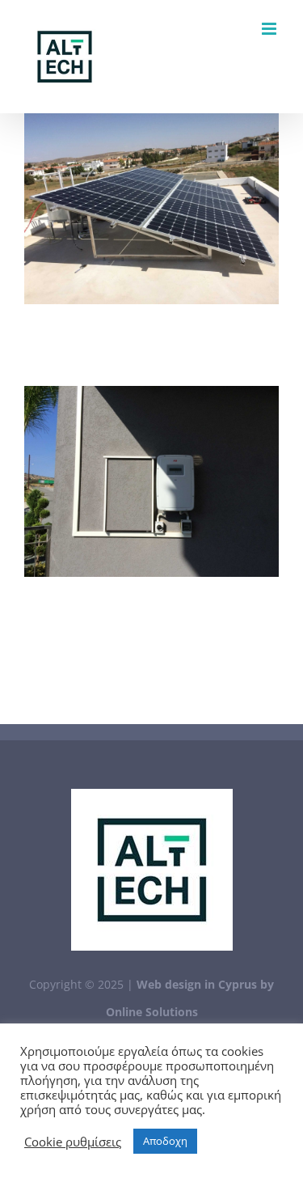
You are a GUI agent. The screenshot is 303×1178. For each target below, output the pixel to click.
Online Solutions (152, 1011)
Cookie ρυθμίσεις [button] (72, 1141)
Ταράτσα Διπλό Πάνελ (151, 209)
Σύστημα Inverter (151, 481)
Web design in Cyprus (197, 984)
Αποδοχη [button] (165, 1141)
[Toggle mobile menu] (270, 28)
